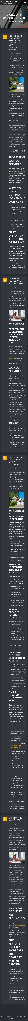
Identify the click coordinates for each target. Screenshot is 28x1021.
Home (4, 21)
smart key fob (18, 925)
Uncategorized (12, 49)
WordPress (17, 1016)
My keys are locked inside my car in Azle (16, 281)
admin (12, 47)
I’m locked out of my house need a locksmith (16, 461)
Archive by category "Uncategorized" (16, 21)
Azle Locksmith (9, 2)
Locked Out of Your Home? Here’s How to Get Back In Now (16, 40)
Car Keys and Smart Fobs (15, 819)
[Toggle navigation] (25, 2)
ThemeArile (16, 1018)
